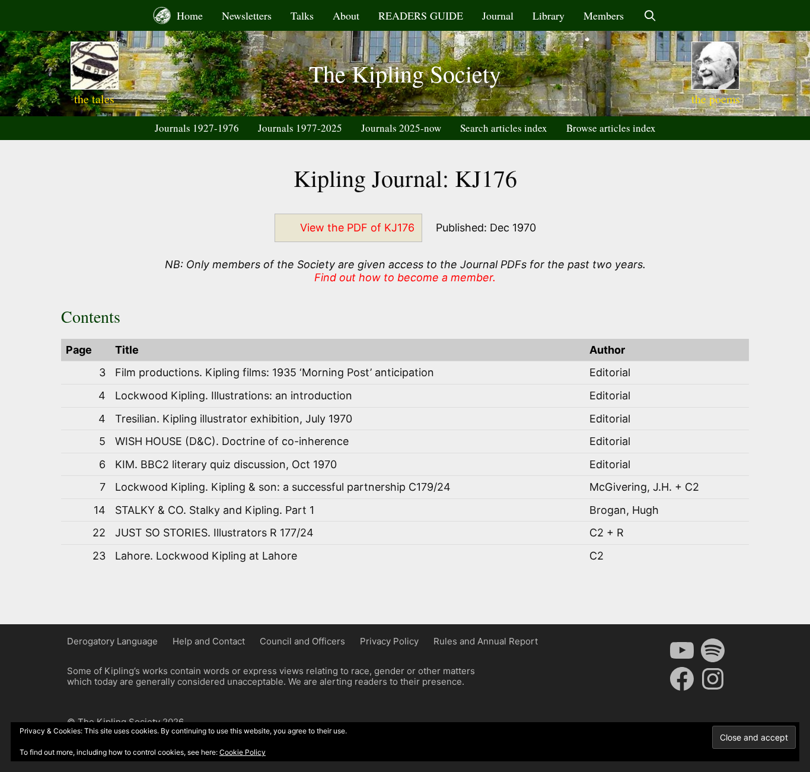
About (346, 15)
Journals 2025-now (401, 128)
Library (548, 15)
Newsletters (247, 15)
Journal (498, 15)
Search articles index (503, 128)
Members (603, 15)
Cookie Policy (242, 752)
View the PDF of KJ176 (357, 227)
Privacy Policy (389, 641)
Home (188, 15)
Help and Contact (209, 641)
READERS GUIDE (420, 15)
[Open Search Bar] (649, 15)
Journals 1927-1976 (197, 128)
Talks (302, 15)
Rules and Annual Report (485, 641)
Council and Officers (302, 641)
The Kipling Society (405, 73)
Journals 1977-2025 (300, 128)
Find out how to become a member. (405, 277)
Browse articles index (611, 128)
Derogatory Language (112, 641)
